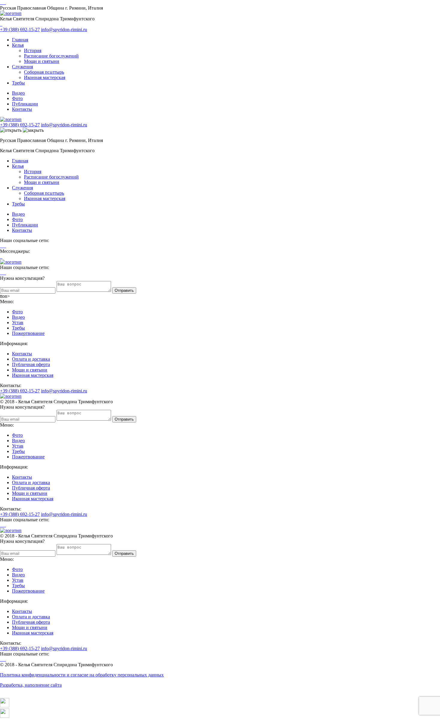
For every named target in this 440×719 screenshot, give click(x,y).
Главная (20, 39)
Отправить (124, 290)
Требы (18, 82)
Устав (17, 322)
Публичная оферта (31, 364)
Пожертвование (28, 333)
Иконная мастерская (44, 77)
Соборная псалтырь (44, 72)
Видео (18, 93)
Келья (18, 45)
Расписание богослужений (51, 55)
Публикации (25, 103)
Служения (22, 66)
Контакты (22, 109)
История (32, 50)
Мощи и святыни (41, 61)
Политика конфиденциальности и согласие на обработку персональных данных (82, 674)
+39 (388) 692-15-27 (20, 29)
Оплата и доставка (31, 359)
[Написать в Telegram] (220, 703)
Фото (17, 98)
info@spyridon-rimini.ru (64, 29)
